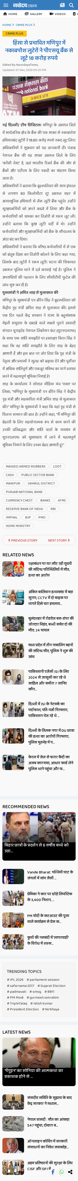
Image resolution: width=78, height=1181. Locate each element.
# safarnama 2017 (20, 986)
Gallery (36, 14)
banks (45, 500)
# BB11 (49, 992)
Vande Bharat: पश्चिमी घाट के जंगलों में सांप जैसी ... (50, 875)
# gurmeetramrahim (43, 998)
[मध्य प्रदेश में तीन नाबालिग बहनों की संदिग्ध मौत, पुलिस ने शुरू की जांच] (13, 650)
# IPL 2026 (15, 980)
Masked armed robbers (26, 466)
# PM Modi (15, 998)
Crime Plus (24, 25)
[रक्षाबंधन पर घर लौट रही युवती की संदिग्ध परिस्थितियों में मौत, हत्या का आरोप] (13, 569)
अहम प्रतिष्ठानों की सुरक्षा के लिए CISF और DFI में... (50, 1166)
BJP (28, 517)
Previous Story (23, 540)
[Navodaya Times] (25, 4)
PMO (42, 517)
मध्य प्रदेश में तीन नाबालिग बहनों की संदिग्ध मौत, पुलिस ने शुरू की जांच (50, 651)
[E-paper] (63, 5)
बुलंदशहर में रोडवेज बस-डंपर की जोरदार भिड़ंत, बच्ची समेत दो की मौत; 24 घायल (51, 624)
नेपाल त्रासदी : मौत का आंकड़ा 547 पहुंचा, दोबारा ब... (48, 1123)
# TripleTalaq (17, 1003)
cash (10, 475)
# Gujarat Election (51, 986)
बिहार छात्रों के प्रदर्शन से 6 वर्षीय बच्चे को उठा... (37, 848)
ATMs (62, 500)
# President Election (23, 1009)
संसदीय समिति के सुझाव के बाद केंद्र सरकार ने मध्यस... (49, 1101)
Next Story (58, 540)
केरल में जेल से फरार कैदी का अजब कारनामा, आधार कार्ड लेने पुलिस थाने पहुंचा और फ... (50, 763)
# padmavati (16, 992)
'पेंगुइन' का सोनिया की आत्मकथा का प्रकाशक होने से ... (34, 1074)
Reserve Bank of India (24, 509)
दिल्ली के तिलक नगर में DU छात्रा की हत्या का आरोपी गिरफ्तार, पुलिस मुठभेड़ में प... (51, 736)
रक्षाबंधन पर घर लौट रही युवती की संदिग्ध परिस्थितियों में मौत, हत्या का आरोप (50, 570)
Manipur (13, 483)
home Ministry (18, 526)
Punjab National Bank (24, 492)
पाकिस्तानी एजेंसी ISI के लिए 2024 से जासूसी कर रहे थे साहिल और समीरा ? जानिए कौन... (48, 680)
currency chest (19, 500)
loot (57, 466)
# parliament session (43, 980)
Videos (60, 14)
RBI (53, 509)
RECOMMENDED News (25, 807)
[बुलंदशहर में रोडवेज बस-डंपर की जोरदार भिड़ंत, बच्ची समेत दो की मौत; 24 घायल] (13, 623)
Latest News (16, 1032)
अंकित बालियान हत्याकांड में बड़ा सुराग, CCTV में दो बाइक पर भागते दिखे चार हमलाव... (50, 598)
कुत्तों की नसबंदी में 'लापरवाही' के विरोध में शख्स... (47, 941)
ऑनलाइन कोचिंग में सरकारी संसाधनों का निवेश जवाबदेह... (47, 1144)
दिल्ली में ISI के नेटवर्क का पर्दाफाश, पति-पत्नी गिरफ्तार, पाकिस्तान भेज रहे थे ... (48, 710)
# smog (35, 992)
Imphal (12, 517)
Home (12, 14)
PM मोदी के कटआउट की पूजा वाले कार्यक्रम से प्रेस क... (48, 919)
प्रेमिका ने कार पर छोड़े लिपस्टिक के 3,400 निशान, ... (49, 897)
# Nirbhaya (50, 1009)
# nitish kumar (41, 1003)
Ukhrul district (41, 483)
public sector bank (37, 475)
